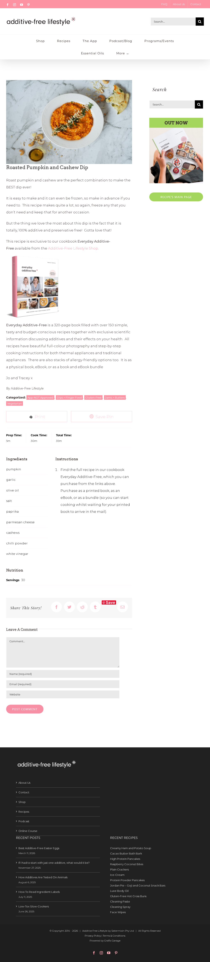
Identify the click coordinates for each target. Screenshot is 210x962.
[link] (152, 848)
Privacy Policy (93, 935)
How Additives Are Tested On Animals (42, 877)
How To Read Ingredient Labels (39, 891)
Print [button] (39, 416)
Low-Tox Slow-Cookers (33, 906)
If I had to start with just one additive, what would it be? (54, 862)
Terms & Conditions (114, 935)
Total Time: (64, 435)
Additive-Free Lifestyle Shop (73, 248)
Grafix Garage (112, 940)
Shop (22, 802)
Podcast (23, 821)
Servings (12, 580)
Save (110, 602)
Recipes (23, 811)
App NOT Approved (40, 397)
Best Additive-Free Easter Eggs (38, 848)
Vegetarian (14, 403)
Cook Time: (39, 435)
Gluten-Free (93, 397)
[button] (101, 416)
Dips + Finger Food (69, 397)
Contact (23, 792)
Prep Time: (14, 435)
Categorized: (16, 397)
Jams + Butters (115, 397)
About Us (24, 782)
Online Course (27, 831)
